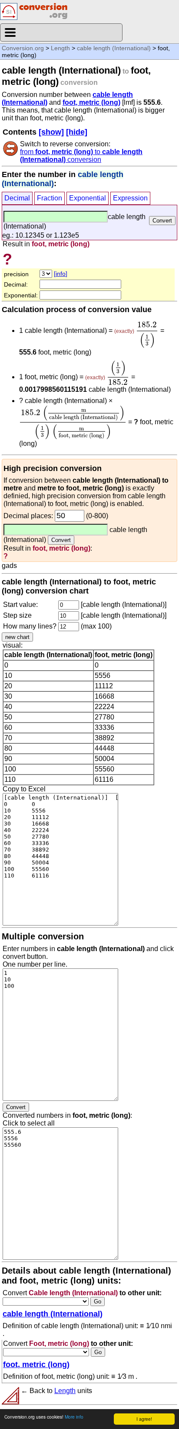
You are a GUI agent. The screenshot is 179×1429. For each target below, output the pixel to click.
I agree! (144, 1419)
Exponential (87, 198)
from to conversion (81, 155)
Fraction (49, 198)
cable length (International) (114, 48)
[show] (51, 132)
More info (74, 1416)
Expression (130, 198)
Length (60, 48)
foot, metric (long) (91, 102)
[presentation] (147, 334)
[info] (60, 273)
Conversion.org (23, 48)
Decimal (17, 198)
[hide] (76, 132)
